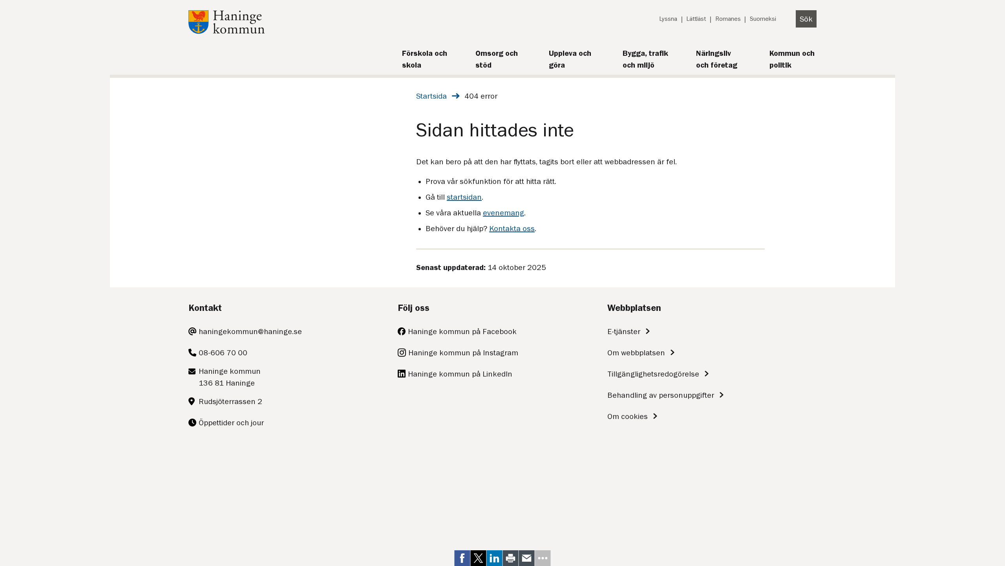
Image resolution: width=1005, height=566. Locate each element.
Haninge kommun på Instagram (463, 353)
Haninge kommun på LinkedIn (460, 374)
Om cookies (627, 416)
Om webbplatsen (636, 353)
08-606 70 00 (223, 353)
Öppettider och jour (231, 422)
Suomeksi (763, 19)
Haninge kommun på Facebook (462, 331)
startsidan (464, 197)
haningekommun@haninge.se (250, 331)
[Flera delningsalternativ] (543, 558)
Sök (806, 19)
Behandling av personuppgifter (660, 395)
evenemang (503, 213)
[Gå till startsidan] (226, 31)
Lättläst (696, 19)
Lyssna (668, 19)
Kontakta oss (512, 228)
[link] (462, 558)
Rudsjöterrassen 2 (230, 401)
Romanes (728, 19)
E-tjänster (623, 331)
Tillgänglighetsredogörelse (653, 374)
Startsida (431, 96)
